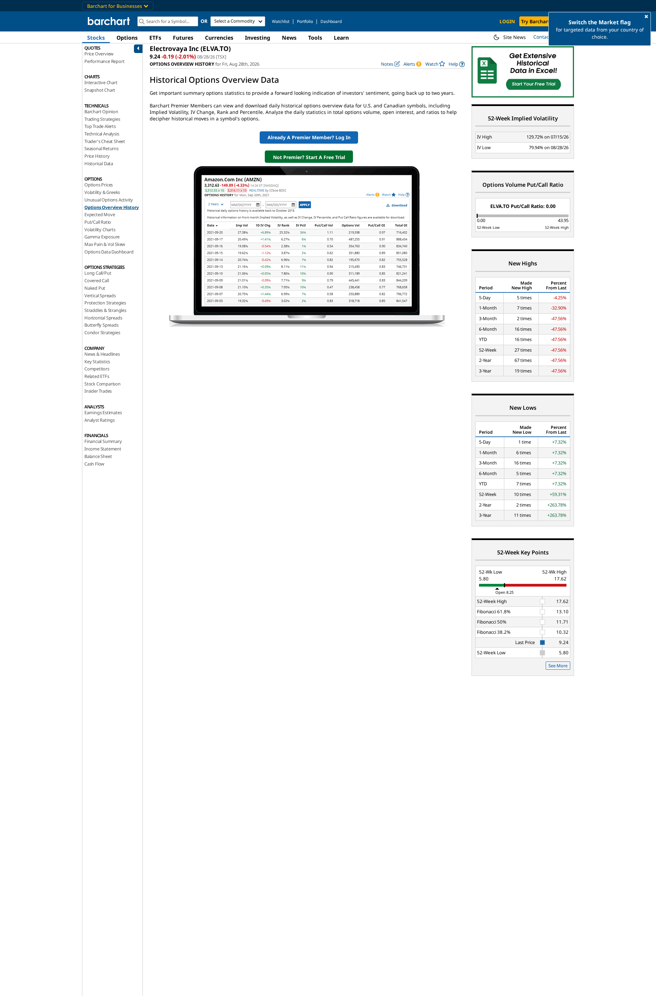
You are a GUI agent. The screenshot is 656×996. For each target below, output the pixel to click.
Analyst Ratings (99, 420)
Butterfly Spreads (101, 325)
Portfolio (305, 21)
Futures (183, 37)
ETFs (155, 37)
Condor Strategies (102, 332)
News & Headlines (102, 354)
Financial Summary (103, 441)
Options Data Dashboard (109, 252)
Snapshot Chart (99, 90)
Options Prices (98, 185)
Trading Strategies (102, 119)
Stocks (96, 37)
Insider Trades (98, 391)
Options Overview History (111, 207)
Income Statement (102, 449)
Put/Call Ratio (97, 222)
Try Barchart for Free (545, 21)
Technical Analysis (101, 134)
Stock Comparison (102, 384)
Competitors (96, 369)
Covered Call (96, 280)
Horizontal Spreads (103, 318)
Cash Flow (94, 464)
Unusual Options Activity (108, 200)
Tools (315, 37)
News (289, 37)
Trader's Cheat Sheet (104, 141)
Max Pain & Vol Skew (104, 244)
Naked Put (94, 288)
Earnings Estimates (103, 412)
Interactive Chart (101, 82)
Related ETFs (96, 376)
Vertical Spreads (100, 295)
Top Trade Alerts (100, 126)
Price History (96, 156)
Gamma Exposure (102, 237)
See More (558, 666)
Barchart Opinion (101, 111)
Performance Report (104, 61)
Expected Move (99, 214)
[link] (457, 64)
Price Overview (98, 54)
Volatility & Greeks (102, 192)
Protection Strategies (105, 303)
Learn (341, 37)
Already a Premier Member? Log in (309, 137)
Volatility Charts (99, 229)
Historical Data (98, 163)
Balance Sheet (98, 456)
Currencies (219, 37)
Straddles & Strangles (105, 310)
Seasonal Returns (101, 148)
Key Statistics (97, 361)
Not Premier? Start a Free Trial (309, 157)
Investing (257, 37)
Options (127, 37)
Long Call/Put (97, 273)
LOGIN (507, 21)
